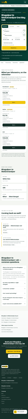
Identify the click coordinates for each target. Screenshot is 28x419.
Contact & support (5, 397)
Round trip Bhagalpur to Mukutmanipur (9, 382)
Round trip (15, 62)
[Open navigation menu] (25, 2)
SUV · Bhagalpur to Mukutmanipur (8, 322)
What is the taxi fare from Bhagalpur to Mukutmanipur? (13, 268)
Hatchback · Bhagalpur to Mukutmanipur (9, 318)
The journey (8, 62)
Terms (2, 403)
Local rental (11, 26)
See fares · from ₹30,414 (14, 351)
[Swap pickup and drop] (23, 32)
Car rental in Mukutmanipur (7, 331)
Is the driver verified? (8, 288)
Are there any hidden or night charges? (11, 283)
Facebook (3, 377)
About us (3, 395)
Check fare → (14, 48)
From (5, 29)
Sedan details (5, 127)
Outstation (5, 26)
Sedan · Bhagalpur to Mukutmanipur (9, 320)
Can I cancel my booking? (9, 293)
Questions (22, 62)
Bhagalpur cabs (6, 5)
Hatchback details (6, 105)
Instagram (15, 377)
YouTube (20, 377)
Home (1, 5)
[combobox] (14, 31)
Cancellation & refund (6, 399)
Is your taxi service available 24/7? (12, 303)
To (5, 33)
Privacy (2, 401)
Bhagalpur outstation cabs (7, 388)
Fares (2, 62)
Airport (18, 26)
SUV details (5, 150)
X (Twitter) (9, 377)
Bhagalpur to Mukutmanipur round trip (9, 327)
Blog (2, 393)
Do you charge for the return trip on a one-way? (13, 298)
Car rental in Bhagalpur (6, 329)
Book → (14, 102)
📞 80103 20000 (14, 356)
